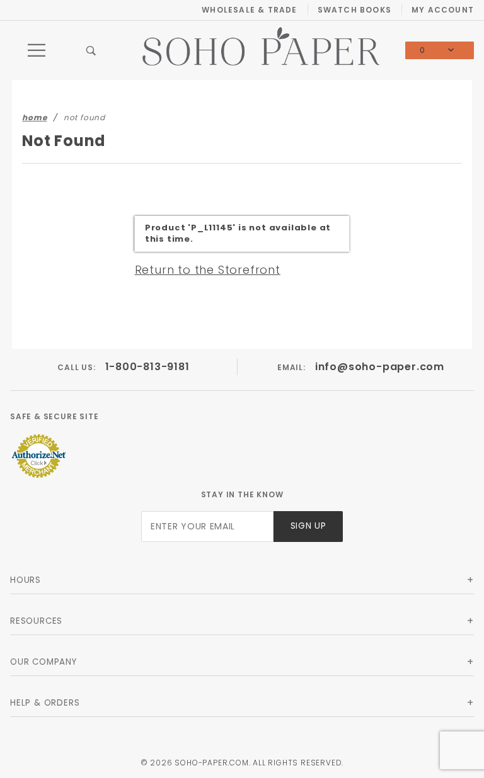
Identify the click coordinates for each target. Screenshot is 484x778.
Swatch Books (354, 9)
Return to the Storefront (207, 270)
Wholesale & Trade (249, 9)
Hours (25, 580)
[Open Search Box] (91, 50)
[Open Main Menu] (37, 50)
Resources (36, 621)
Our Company (43, 662)
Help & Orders (44, 703)
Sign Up (308, 526)
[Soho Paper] (260, 45)
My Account (443, 9)
